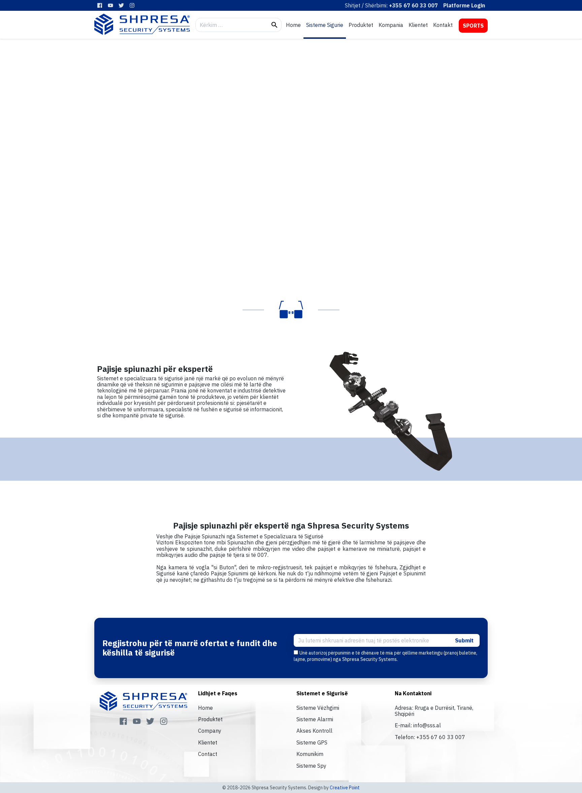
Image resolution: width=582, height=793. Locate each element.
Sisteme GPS (311, 742)
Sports (473, 25)
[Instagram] (132, 5)
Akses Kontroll (314, 730)
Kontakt (443, 25)
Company (209, 730)
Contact (207, 754)
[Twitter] (121, 5)
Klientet (418, 25)
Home (293, 25)
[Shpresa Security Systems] (142, 24)
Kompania (391, 25)
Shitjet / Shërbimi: (391, 5)
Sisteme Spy (311, 765)
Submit (464, 640)
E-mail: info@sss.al (418, 725)
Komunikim (309, 754)
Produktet (361, 25)
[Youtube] (110, 5)
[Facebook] (99, 5)
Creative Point (345, 788)
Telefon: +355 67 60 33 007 (430, 737)
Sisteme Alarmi (314, 719)
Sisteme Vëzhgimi (317, 707)
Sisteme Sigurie (324, 25)
